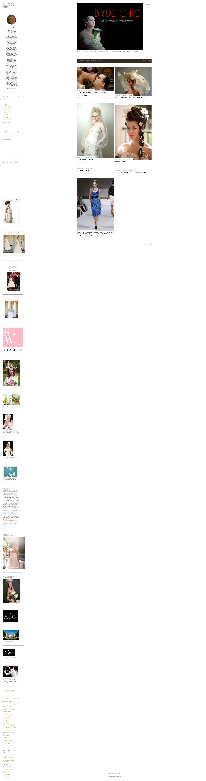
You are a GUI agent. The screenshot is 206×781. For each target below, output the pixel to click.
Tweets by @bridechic (9, 690)
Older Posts (147, 244)
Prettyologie (6, 772)
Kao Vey (5, 764)
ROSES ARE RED (84, 170)
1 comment (121, 163)
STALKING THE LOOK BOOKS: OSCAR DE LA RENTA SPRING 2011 (95, 234)
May (6, 109)
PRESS (117, 51)
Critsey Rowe (7, 711)
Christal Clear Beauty (9, 757)
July (6, 104)
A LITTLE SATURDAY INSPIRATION (130, 172)
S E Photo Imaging (8, 732)
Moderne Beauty (8, 766)
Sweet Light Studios (9, 743)
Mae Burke (118, 776)
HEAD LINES (120, 161)
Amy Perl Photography (9, 701)
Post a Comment (123, 100)
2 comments (84, 97)
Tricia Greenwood (8, 774)
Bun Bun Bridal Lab (8, 755)
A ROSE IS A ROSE (85, 159)
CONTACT (123, 51)
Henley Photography (9, 725)
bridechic (11, 27)
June (6, 107)
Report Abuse (7, 139)
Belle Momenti (7, 706)
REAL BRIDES (102, 51)
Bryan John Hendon (8, 709)
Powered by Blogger (115, 773)
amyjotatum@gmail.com (11, 520)
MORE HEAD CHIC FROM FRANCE (130, 97)
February (8, 117)
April (6, 112)
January (7, 120)
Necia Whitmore (8, 769)
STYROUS (6, 737)
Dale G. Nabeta (7, 714)
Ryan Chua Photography (10, 730)
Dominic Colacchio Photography (8, 717)
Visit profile (11, 88)
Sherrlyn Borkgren (8, 740)
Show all (146, 60)
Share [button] (78, 97)
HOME (79, 51)
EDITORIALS (111, 51)
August (7, 102)
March (7, 114)
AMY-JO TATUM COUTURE (89, 51)
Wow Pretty (6, 777)
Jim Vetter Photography (10, 727)
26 (5, 99)
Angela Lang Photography (10, 704)
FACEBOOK (130, 51)
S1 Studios (6, 735)
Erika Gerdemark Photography (8, 721)
